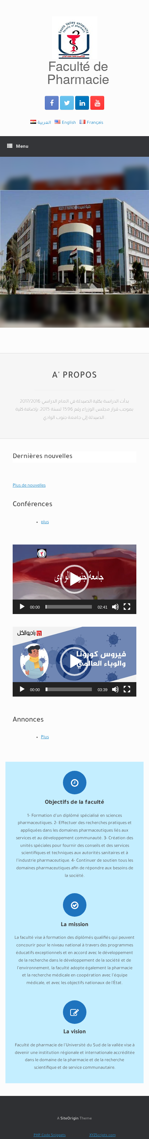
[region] (74, 242)
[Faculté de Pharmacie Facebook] (52, 103)
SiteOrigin (69, 1119)
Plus (45, 737)
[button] (74, 579)
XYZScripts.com (102, 1136)
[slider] (69, 607)
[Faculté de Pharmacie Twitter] (67, 103)
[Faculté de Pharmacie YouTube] (97, 103)
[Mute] (115, 606)
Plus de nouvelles (29, 486)
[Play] (22, 606)
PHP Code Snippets (50, 1136)
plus (45, 522)
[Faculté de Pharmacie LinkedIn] (82, 103)
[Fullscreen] (127, 606)
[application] (74, 579)
